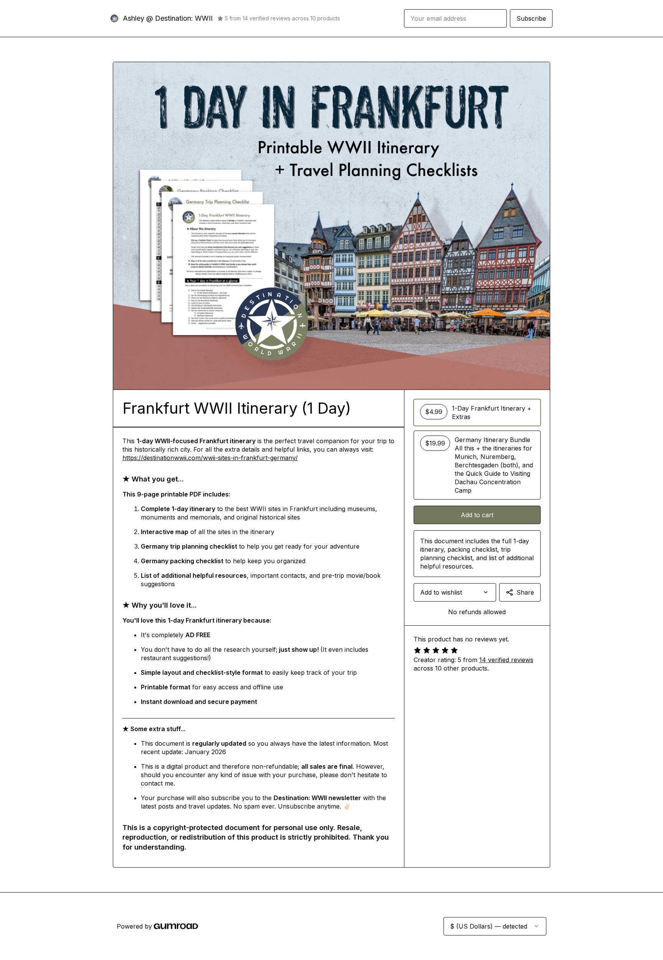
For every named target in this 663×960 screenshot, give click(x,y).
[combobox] (455, 592)
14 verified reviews (506, 660)
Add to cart (477, 515)
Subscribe (531, 18)
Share (525, 592)
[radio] (477, 412)
